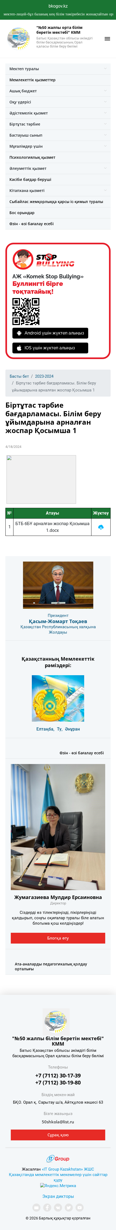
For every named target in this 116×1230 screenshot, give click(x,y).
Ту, (60, 729)
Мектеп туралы (24, 68)
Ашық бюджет (23, 90)
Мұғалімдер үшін (26, 146)
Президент (58, 615)
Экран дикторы (58, 1196)
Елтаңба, (45, 729)
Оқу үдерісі (20, 101)
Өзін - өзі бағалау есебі (31, 223)
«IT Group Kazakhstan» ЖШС (68, 1169)
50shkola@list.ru (58, 1121)
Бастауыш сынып (25, 135)
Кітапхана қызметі (27, 190)
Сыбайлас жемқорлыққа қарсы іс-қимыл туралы (56, 201)
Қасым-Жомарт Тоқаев (58, 621)
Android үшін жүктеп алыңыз (54, 333)
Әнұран (72, 729)
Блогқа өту (58, 938)
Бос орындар (22, 212)
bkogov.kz (58, 6)
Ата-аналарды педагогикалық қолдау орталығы (51, 966)
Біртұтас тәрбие (24, 124)
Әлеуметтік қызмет (27, 168)
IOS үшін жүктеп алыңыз (50, 347)
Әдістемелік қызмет (28, 113)
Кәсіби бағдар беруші (30, 179)
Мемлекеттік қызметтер (32, 79)
